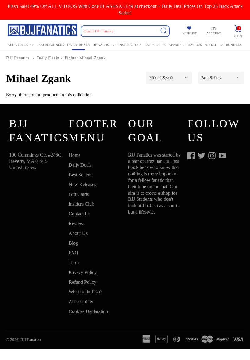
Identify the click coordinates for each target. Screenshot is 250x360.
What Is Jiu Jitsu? (85, 291)
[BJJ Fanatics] (43, 31)
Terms (74, 262)
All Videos (18, 45)
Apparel (176, 45)
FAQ (73, 252)
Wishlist (190, 33)
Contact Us (79, 213)
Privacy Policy (83, 272)
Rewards (101, 45)
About (211, 45)
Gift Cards (79, 194)
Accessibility (81, 301)
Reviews (194, 45)
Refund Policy (82, 282)
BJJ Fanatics (18, 58)
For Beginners (51, 45)
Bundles (234, 45)
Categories (155, 45)
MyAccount (213, 31)
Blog (73, 243)
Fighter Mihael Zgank (85, 58)
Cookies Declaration (88, 311)
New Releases (82, 184)
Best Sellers (80, 174)
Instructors (129, 45)
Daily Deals (78, 45)
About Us (78, 233)
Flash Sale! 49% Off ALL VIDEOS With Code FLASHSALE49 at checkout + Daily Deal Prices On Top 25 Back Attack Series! (125, 9)
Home (74, 155)
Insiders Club (81, 204)
